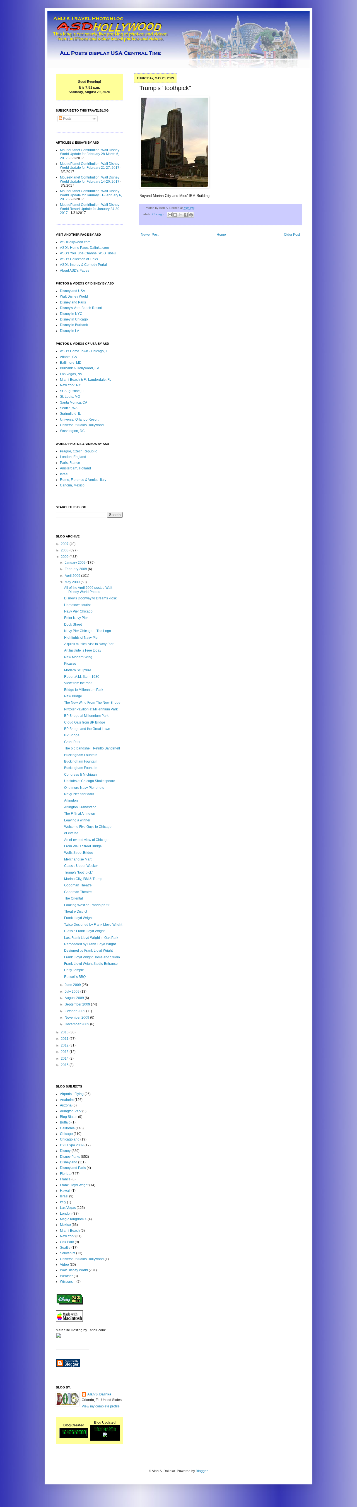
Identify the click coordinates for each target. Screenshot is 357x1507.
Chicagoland (69, 1139)
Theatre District (75, 911)
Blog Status (68, 1117)
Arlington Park (70, 1111)
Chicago (157, 214)
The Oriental (73, 898)
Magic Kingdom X (73, 1219)
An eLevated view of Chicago (86, 840)
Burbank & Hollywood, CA (79, 368)
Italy (63, 1202)
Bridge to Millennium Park (83, 690)
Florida (65, 1174)
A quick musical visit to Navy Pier (89, 644)
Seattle (65, 1248)
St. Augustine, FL (72, 391)
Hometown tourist (77, 605)
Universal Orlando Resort (79, 419)
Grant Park (72, 742)
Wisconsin (68, 1282)
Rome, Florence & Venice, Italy (83, 480)
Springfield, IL (70, 414)
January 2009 (75, 563)
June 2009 (73, 985)
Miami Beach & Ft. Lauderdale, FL (85, 380)
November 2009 (77, 1017)
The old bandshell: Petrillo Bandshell (92, 748)
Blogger (202, 1471)
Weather (66, 1276)
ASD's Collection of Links (79, 259)
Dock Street (73, 624)
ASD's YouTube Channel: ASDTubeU (88, 253)
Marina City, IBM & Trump (83, 879)
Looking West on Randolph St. (87, 905)
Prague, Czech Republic (78, 451)
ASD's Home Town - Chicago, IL (84, 351)
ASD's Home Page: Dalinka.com (84, 248)
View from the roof (77, 683)
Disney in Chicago (74, 319)
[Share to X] (180, 215)
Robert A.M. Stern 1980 (81, 677)
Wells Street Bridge (78, 853)
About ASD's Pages (74, 271)
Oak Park (67, 1242)
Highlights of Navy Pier (81, 638)
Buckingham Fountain (80, 755)
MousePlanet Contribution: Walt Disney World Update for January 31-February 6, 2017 (91, 195)
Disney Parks (70, 1157)
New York (67, 1236)
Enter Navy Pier (76, 618)
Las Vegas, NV (71, 374)
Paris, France (70, 463)
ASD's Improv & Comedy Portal (83, 265)
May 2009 (73, 582)
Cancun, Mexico (72, 485)
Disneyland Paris (73, 302)
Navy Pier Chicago (78, 611)
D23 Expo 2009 (72, 1145)
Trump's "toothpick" (78, 872)
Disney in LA (69, 331)
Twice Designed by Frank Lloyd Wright (93, 925)
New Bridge (73, 696)
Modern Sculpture (77, 670)
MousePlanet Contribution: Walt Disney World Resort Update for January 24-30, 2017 (90, 209)
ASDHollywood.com (75, 242)
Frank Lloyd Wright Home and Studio (92, 957)
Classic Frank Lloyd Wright (84, 931)
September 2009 (78, 1004)
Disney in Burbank (74, 325)
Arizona (66, 1105)
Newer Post (149, 235)
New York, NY (70, 385)
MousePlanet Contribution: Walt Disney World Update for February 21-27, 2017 (89, 166)
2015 (65, 1065)
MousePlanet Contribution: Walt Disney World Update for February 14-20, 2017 (89, 179)
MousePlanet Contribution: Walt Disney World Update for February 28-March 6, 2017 (89, 154)
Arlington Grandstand (80, 807)
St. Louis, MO (70, 397)
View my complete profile (101, 1406)
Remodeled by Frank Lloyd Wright (90, 944)
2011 (65, 1039)
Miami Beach (70, 1231)
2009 (65, 557)
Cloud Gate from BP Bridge (84, 722)
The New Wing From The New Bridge (92, 703)
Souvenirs (67, 1253)
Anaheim (67, 1100)
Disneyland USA (72, 291)
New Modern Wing (78, 657)
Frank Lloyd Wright (78, 918)
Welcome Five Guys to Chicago (88, 827)
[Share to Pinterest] (191, 215)
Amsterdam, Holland (75, 468)
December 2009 (77, 1024)
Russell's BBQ (75, 977)
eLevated (71, 833)
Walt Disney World (74, 296)
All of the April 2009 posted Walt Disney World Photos (88, 590)
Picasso (70, 664)
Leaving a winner (77, 820)
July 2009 (72, 992)
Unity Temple (74, 970)
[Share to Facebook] (186, 215)
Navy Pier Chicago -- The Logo (87, 631)
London (66, 1214)
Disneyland (68, 1162)
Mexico (65, 1225)
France (65, 1179)
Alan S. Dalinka (99, 1394)
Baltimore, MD (70, 363)
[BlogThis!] (175, 215)
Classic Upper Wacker (81, 866)
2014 (65, 1058)
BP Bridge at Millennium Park (86, 716)
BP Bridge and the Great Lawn (87, 729)
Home (221, 235)
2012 (65, 1045)
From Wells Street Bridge (83, 846)
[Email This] (170, 215)
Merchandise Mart (77, 859)
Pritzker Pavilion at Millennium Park (91, 709)
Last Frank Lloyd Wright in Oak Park (91, 938)
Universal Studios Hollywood (82, 425)
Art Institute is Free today (82, 650)
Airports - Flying (72, 1094)
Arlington (71, 800)
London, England (73, 457)
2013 (65, 1052)
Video (64, 1265)
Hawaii (65, 1191)
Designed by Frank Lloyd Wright (88, 951)
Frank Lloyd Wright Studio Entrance (91, 964)
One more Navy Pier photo (84, 788)
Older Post (292, 235)
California (67, 1128)
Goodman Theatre (78, 885)
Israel (64, 474)
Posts (66, 118)
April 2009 (73, 576)
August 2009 (75, 998)
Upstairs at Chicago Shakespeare (89, 781)
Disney (65, 1151)
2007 (65, 544)
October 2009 (75, 1011)
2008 (65, 550)
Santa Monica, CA (73, 402)
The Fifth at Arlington (79, 814)
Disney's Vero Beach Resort (81, 308)
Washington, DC (72, 431)
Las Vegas (68, 1208)
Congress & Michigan (80, 775)
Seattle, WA (69, 408)
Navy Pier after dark (79, 794)
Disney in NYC (71, 314)
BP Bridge (71, 735)
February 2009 (76, 569)
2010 (65, 1032)
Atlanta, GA (68, 357)
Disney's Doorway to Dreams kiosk (90, 598)
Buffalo (65, 1122)
